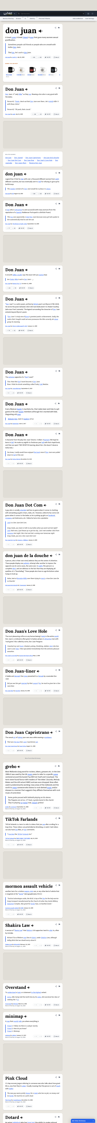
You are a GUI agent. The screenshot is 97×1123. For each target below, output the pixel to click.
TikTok (19, 834)
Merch (57, 57)
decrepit (17, 676)
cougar (35, 683)
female (40, 676)
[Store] (88, 13)
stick (51, 646)
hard (21, 646)
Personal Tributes (44, 19)
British (36, 304)
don (25, 52)
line (43, 898)
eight (57, 179)
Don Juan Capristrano (33, 158)
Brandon (20, 578)
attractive (18, 210)
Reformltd (17, 944)
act (14, 737)
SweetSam (15, 424)
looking (27, 419)
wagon (26, 891)
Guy (11, 217)
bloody (34, 802)
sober (24, 1086)
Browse (18, 19)
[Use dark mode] (92, 13)
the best (17, 742)
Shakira (43, 937)
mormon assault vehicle (12, 908)
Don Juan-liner (29, 160)
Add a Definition (78, 19)
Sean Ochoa (22, 746)
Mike (16, 279)
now (24, 937)
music (30, 774)
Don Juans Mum (20, 163)
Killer (20, 94)
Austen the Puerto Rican (26, 656)
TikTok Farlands (9, 838)
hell (12, 442)
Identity (32, 19)
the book (37, 452)
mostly (15, 1021)
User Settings (89, 19)
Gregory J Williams (23, 540)
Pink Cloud (8, 1100)
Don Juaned (18, 158)
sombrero (48, 737)
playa (48, 189)
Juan (25, 742)
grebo (7, 807)
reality (40, 566)
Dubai (34, 937)
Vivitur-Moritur (16, 459)
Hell (39, 181)
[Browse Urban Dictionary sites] (9, 14)
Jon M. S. (14, 57)
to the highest (36, 992)
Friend (25, 37)
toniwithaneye (17, 1100)
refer (50, 930)
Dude (17, 101)
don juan (7, 57)
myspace (8, 518)
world (56, 636)
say (30, 94)
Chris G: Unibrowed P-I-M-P (19, 326)
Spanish (19, 212)
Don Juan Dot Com (14, 160)
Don (14, 47)
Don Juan (7, 114)
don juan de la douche (51, 158)
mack (43, 578)
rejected (24, 683)
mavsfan (17, 691)
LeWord (14, 1035)
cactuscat (13, 807)
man (31, 37)
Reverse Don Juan (35, 163)
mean (14, 787)
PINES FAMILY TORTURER (23, 838)
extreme (11, 377)
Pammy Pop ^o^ (16, 284)
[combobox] (51, 14)
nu (21, 802)
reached (11, 834)
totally (51, 101)
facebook (51, 515)
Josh (8, 522)
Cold (41, 384)
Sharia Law (18, 930)
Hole (17, 649)
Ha (40, 683)
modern (13, 189)
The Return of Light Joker (19, 224)
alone (56, 319)
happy (28, 1093)
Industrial (10, 904)
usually (19, 275)
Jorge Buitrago (16, 388)
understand (12, 992)
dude (36, 1093)
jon (13, 52)
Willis (25, 578)
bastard (46, 440)
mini (31, 891)
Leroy (9, 997)
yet (37, 742)
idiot (14, 568)
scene (55, 774)
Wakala (11, 419)
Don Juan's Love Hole (44, 160)
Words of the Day (8, 19)
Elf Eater (15, 1004)
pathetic (26, 563)
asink (13, 114)
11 (18, 999)
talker (14, 275)
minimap (7, 1035)
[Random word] (83, 13)
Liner (25, 676)
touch (58, 1086)
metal (25, 802)
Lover (13, 37)
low (16, 829)
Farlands (25, 834)
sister (39, 997)
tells (20, 1021)
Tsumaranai (23, 585)
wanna (41, 275)
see (44, 824)
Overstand (8, 1004)
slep (22, 179)
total (27, 217)
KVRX (22, 908)
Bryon (27, 316)
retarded (23, 510)
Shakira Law (8, 944)
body (43, 636)
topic (19, 992)
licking (20, 737)
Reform (29, 930)
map (8, 1021)
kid (13, 194)
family (19, 409)
